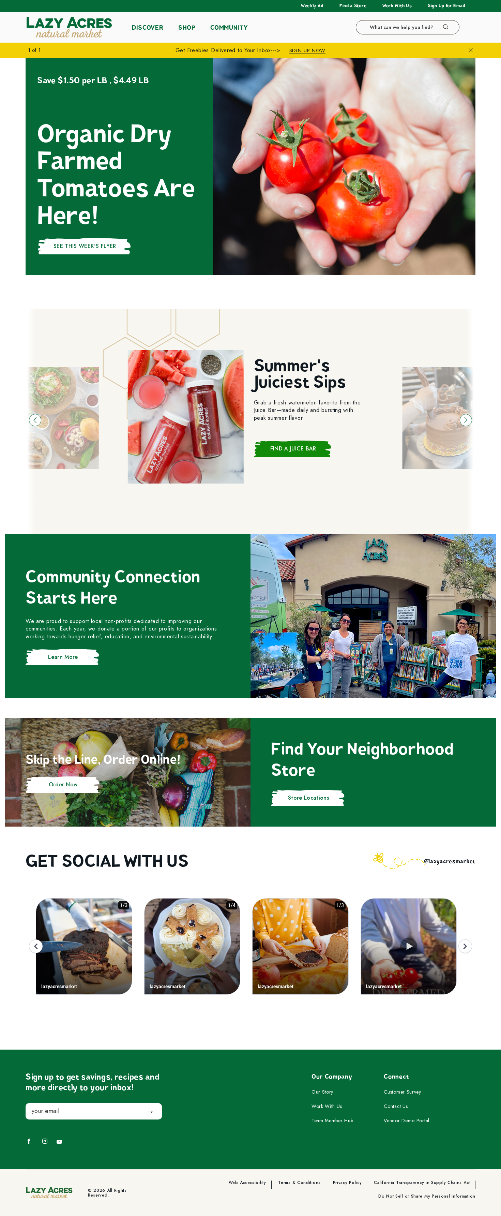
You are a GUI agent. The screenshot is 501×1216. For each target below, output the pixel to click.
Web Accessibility (247, 1183)
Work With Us (397, 6)
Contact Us (396, 1106)
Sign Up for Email (446, 6)
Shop (187, 28)
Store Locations (308, 798)
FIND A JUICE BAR (293, 449)
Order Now (63, 784)
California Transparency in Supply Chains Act (422, 1183)
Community (228, 28)
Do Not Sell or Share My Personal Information (426, 1196)
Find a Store (352, 6)
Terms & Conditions (299, 1183)
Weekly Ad (312, 6)
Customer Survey (402, 1092)
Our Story (322, 1092)
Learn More (63, 657)
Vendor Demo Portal (406, 1121)
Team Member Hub (332, 1121)
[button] (35, 420)
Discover (148, 28)
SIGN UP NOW (307, 50)
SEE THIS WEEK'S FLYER (85, 246)
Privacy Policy (347, 1183)
